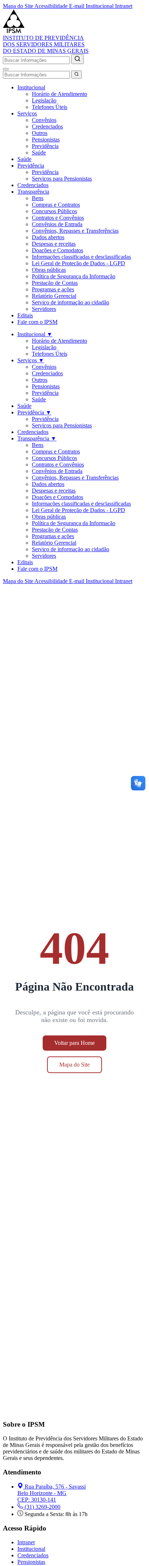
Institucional (31, 87)
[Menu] (6, 69)
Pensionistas (46, 139)
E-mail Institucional (92, 6)
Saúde (39, 152)
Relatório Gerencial (54, 296)
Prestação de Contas (55, 283)
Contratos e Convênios (58, 218)
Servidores (44, 309)
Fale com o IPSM (37, 322)
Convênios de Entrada (57, 224)
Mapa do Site (18, 6)
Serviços (27, 113)
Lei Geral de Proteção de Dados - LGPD (78, 263)
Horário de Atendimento (59, 94)
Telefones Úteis (49, 107)
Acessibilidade (51, 6)
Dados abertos (48, 237)
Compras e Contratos (56, 205)
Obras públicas (49, 270)
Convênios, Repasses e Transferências (75, 231)
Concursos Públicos (54, 211)
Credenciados (47, 126)
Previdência (45, 146)
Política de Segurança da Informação (73, 276)
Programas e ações (53, 289)
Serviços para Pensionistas (62, 179)
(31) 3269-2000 (42, 1507)
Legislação (44, 100)
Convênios (44, 120)
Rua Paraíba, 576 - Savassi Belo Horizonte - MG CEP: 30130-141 (51, 1493)
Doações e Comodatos (57, 250)
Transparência (33, 192)
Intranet (123, 6)
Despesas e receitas (54, 244)
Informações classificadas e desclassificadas (81, 257)
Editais (25, 315)
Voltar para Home (74, 1043)
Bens (37, 198)
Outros (39, 133)
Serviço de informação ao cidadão (70, 302)
